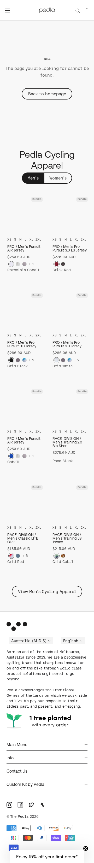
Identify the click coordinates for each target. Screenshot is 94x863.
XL (31, 239)
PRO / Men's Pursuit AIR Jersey (23, 248)
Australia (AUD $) (28, 641)
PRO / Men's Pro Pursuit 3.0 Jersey (21, 344)
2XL (38, 239)
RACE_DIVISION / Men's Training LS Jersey (67, 538)
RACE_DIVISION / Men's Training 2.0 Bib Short (67, 442)
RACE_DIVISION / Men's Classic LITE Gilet (22, 538)
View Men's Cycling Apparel (47, 591)
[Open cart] (87, 10)
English (70, 641)
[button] (47, 856)
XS (9, 239)
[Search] (77, 10)
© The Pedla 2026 (23, 816)
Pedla (12, 690)
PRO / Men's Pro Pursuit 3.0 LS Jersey (69, 248)
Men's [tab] (33, 178)
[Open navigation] (7, 10)
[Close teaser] (85, 848)
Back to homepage (47, 93)
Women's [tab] (58, 178)
